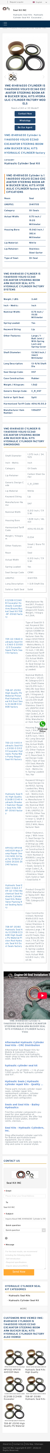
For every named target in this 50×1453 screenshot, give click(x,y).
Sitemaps (38, 1444)
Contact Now (25, 113)
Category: (9, 210)
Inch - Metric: (11, 305)
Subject (8, 1214)
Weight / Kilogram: (14, 384)
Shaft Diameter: (12, 352)
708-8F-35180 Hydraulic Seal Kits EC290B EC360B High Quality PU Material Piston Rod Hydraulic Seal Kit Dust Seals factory (14, 937)
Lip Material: (11, 243)
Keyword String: (12, 329)
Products (13, 28)
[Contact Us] (43, 726)
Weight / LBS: (11, 299)
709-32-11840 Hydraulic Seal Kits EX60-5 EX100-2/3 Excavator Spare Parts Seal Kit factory (14, 646)
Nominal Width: (12, 312)
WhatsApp (25, 120)
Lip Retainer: (11, 249)
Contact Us (18, 1444)
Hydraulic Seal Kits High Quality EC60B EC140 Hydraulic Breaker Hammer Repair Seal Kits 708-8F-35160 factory (14, 804)
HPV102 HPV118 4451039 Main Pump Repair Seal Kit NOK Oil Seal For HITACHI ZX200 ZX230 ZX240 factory (14, 856)
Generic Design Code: (15, 391)
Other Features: (12, 336)
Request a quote (16, 2)
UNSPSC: (9, 204)
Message (9, 1245)
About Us (7, 1444)
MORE (23, 1308)
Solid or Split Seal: (14, 397)
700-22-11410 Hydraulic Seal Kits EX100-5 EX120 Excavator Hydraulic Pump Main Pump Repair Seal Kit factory (14, 751)
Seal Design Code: (13, 372)
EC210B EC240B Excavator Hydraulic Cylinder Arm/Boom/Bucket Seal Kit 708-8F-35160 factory (14, 608)
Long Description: (13, 363)
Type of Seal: (11, 258)
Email (7, 1191)
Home (5, 28)
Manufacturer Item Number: (14, 411)
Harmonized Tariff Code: (17, 404)
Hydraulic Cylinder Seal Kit (30, 28)
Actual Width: (11, 216)
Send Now (18, 1272)
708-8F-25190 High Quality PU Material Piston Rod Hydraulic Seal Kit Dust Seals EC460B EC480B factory (13, 698)
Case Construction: (14, 378)
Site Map (29, 1444)
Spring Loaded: (12, 323)
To (7, 1202)
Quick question (13, 1225)
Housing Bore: (12, 229)
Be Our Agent (25, 127)
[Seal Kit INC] (6, 8)
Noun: (7, 198)
